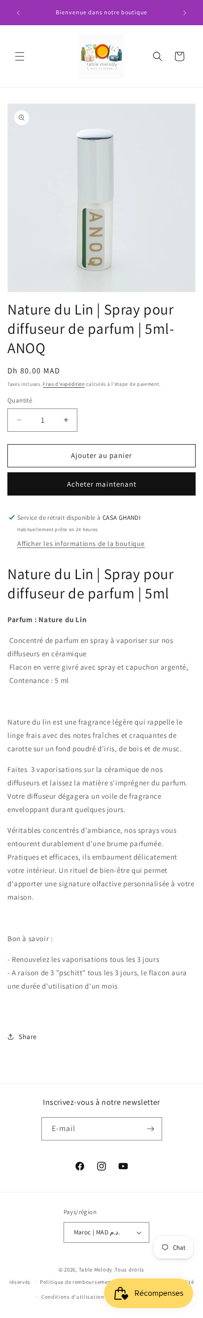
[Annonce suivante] (185, 13)
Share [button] (28, 1036)
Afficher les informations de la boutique (81, 543)
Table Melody (95, 1269)
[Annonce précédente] (18, 13)
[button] (20, 56)
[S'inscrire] (151, 1128)
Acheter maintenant (101, 484)
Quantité (19, 400)
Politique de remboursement (76, 1281)
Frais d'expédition (64, 384)
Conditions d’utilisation (72, 1296)
